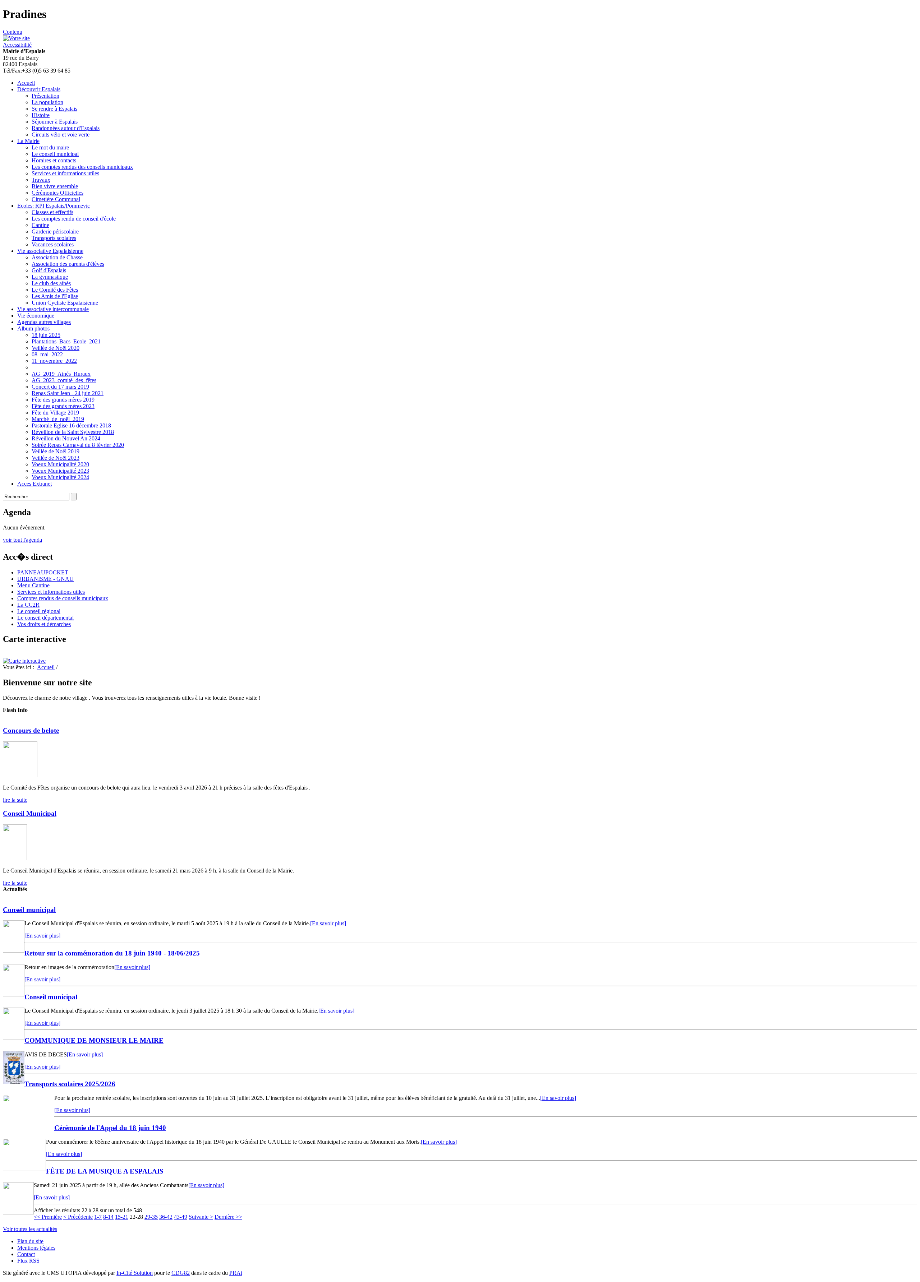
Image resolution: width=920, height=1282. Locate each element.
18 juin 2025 (46, 335)
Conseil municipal (29, 909)
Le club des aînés (51, 283)
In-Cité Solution (134, 1273)
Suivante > (201, 1217)
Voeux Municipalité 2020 (60, 464)
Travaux (41, 180)
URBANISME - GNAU (45, 579)
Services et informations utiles (65, 173)
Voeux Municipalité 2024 (60, 477)
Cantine (40, 225)
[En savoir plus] (328, 923)
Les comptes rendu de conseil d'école (74, 219)
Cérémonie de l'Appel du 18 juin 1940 (110, 1127)
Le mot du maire (50, 147)
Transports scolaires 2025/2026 (69, 1084)
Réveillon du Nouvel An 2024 (66, 438)
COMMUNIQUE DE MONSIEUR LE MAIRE (94, 1040)
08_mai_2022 (47, 354)
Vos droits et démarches (44, 624)
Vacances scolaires (53, 244)
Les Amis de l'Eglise (55, 296)
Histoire (41, 115)
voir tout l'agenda (22, 540)
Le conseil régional (38, 611)
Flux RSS (28, 1261)
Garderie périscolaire (55, 231)
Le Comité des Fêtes (55, 290)
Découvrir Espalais (38, 89)
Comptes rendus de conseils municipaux (62, 598)
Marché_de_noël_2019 (58, 419)
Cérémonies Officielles (57, 193)
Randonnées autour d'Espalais (66, 128)
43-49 (180, 1217)
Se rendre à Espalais (54, 109)
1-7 (98, 1217)
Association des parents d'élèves (68, 264)
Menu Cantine (33, 585)
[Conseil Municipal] (15, 858)
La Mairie (28, 141)
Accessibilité (17, 45)
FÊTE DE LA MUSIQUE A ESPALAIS (105, 1171)
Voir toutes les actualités (30, 1229)
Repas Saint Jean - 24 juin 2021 (68, 393)
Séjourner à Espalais (55, 122)
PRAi (235, 1273)
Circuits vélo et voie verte (60, 134)
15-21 (121, 1217)
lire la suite (15, 800)
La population (47, 102)
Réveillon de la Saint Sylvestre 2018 (73, 432)
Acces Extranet (34, 484)
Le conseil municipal (55, 154)
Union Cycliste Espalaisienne (65, 303)
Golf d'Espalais (49, 270)
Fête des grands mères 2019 (63, 400)
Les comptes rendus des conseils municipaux (82, 167)
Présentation (45, 96)
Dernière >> (228, 1217)
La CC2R (28, 605)
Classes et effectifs (52, 212)
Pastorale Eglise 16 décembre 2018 (71, 425)
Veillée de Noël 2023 (55, 458)
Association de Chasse (57, 257)
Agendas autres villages (44, 322)
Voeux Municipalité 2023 (60, 471)
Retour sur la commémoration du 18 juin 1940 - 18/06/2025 (112, 953)
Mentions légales (36, 1248)
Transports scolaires (54, 238)
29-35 (151, 1217)
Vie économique (35, 316)
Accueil (26, 83)
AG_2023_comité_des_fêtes (64, 380)
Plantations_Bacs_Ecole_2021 (66, 341)
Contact (26, 1254)
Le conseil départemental (45, 618)
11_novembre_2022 (54, 361)
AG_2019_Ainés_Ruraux (61, 374)
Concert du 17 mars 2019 (60, 387)
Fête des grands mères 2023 (63, 406)
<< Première (48, 1217)
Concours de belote (31, 730)
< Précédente (78, 1217)
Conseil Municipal (29, 813)
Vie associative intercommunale (53, 309)
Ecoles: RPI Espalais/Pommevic (53, 206)
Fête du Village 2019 (55, 412)
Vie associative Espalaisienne (50, 251)
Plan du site (30, 1241)
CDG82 (180, 1273)
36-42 (165, 1217)
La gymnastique (50, 277)
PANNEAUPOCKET (42, 572)
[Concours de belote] (20, 775)
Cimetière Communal (56, 199)
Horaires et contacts (54, 160)
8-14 (108, 1217)
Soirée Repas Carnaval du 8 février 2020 (78, 445)
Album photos (33, 328)
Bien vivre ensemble (55, 186)
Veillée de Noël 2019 (55, 451)
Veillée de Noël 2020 (55, 348)
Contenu (12, 32)
